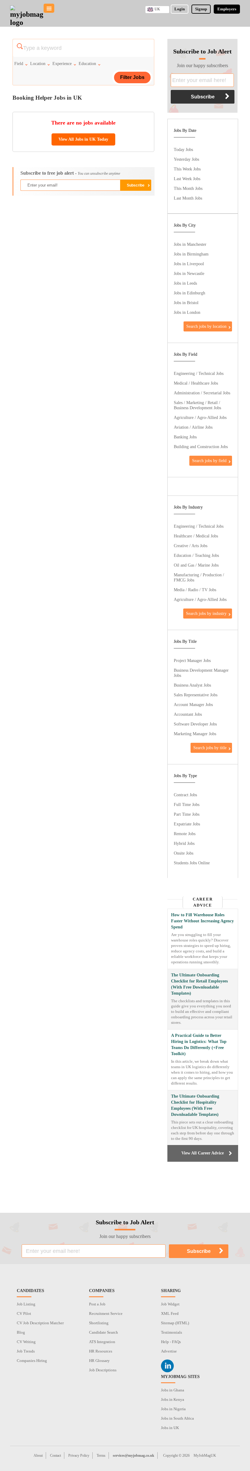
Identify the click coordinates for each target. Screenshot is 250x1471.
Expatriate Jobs (187, 823)
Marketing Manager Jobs (195, 733)
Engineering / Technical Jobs (198, 373)
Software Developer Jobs (195, 724)
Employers (226, 9)
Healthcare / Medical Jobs (196, 535)
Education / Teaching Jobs (196, 555)
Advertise (169, 1351)
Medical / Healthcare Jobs (196, 383)
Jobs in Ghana (172, 1390)
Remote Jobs (184, 833)
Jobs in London (187, 312)
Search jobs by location (206, 326)
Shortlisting (99, 1323)
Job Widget (170, 1304)
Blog (21, 1332)
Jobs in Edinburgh (189, 292)
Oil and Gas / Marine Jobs (196, 565)
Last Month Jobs (188, 198)
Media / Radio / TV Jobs (195, 589)
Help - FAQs (171, 1341)
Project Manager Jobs (192, 660)
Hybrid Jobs (184, 843)
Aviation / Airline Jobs (193, 427)
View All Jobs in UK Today (83, 139)
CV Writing (26, 1341)
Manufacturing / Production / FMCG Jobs (199, 577)
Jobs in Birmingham (191, 254)
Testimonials (171, 1332)
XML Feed (170, 1313)
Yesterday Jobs (186, 159)
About (38, 1455)
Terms (101, 1455)
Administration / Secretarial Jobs (202, 392)
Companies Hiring (32, 1360)
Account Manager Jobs (193, 704)
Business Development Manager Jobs (201, 673)
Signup (201, 9)
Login (179, 9)
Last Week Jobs (187, 178)
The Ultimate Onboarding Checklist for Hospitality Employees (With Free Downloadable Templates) (195, 1105)
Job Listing (26, 1304)
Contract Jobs (185, 794)
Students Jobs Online (192, 862)
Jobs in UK (170, 1427)
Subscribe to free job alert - (70, 173)
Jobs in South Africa (177, 1418)
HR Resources (100, 1351)
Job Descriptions (102, 1370)
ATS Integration (102, 1341)
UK (157, 9)
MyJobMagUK (205, 1455)
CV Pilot (24, 1313)
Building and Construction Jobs (201, 446)
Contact (55, 1455)
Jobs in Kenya (172, 1399)
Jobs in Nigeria (173, 1409)
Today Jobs (183, 149)
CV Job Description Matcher (40, 1323)
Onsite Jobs (183, 853)
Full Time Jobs (186, 804)
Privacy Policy (78, 1455)
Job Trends (26, 1351)
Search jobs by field (209, 460)
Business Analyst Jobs (192, 685)
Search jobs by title (210, 747)
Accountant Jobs (188, 714)
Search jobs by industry (206, 613)
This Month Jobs (188, 188)
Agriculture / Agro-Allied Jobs (200, 417)
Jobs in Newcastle (189, 273)
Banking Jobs (185, 436)
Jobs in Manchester (190, 244)
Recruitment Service (106, 1313)
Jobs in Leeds (185, 283)
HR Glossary (99, 1360)
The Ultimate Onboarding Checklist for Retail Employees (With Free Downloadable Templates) (199, 984)
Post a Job (97, 1304)
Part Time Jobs (186, 814)
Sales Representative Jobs (195, 694)
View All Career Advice (202, 1153)
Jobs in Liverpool (189, 263)
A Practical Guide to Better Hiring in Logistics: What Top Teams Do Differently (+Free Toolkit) (199, 1044)
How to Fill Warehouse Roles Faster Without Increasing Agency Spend (202, 921)
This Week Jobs (187, 168)
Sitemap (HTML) (175, 1323)
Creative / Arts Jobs (190, 545)
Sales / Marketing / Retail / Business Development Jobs (197, 405)
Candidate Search (103, 1332)
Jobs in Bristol (186, 302)
